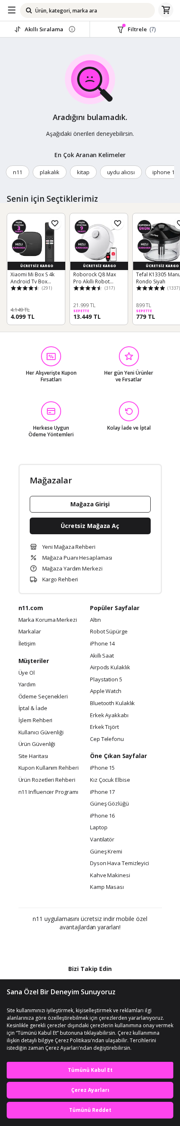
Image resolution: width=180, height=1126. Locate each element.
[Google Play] (64, 945)
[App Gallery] (112, 945)
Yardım (27, 684)
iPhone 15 (102, 768)
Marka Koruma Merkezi (47, 620)
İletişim (27, 644)
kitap (83, 172)
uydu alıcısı (121, 172)
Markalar (29, 631)
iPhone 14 (102, 644)
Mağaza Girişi (90, 504)
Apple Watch (105, 691)
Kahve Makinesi (110, 875)
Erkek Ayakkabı (109, 715)
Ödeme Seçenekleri (43, 696)
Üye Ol (26, 673)
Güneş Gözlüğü (109, 804)
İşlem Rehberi (35, 720)
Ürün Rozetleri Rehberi (46, 780)
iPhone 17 (102, 792)
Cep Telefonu (107, 739)
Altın (95, 620)
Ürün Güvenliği (37, 744)
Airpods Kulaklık (110, 667)
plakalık (49, 172)
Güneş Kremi (106, 851)
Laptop (98, 827)
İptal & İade (32, 708)
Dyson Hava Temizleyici (119, 863)
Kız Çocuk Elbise (110, 780)
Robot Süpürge (109, 631)
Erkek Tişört (104, 727)
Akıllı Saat (102, 656)
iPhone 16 (102, 816)
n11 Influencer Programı (48, 792)
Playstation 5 (106, 679)
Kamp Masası (107, 887)
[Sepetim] (165, 10)
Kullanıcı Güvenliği (41, 732)
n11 (17, 172)
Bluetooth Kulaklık (112, 703)
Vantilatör (102, 839)
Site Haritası (33, 756)
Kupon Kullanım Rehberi (48, 768)
